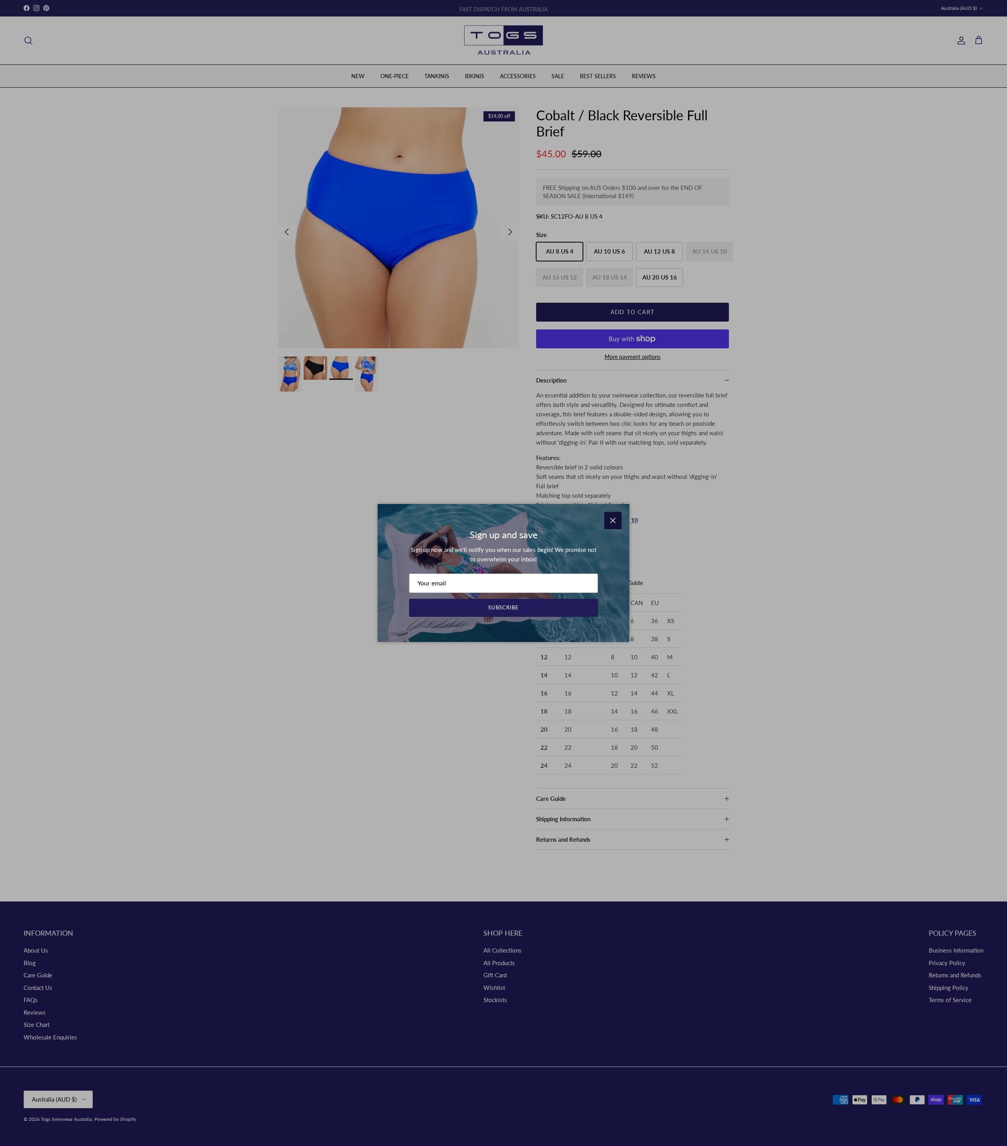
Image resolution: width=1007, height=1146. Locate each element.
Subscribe (503, 607)
